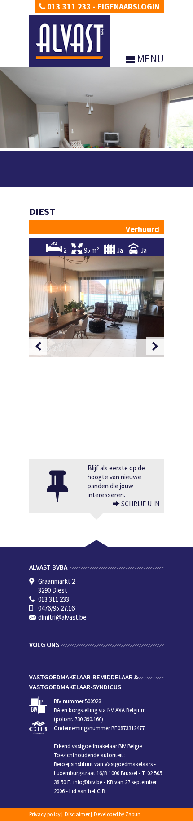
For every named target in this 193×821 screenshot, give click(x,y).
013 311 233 (68, 6)
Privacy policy (45, 814)
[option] (96, 306)
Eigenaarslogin (128, 6)
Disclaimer (77, 814)
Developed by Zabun (117, 814)
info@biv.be (87, 782)
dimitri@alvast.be (62, 617)
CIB (101, 791)
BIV (122, 746)
